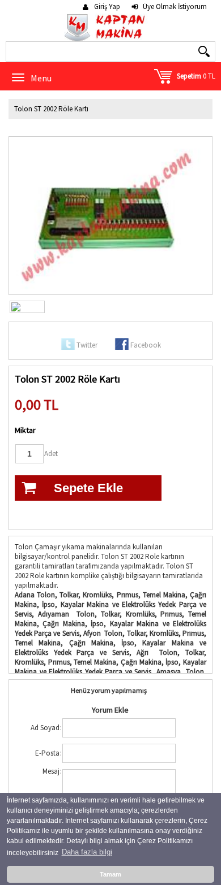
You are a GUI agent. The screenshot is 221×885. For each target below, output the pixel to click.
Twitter (86, 345)
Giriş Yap (107, 7)
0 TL (196, 76)
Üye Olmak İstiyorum (175, 7)
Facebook (145, 345)
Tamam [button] (110, 874)
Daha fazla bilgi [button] (87, 852)
